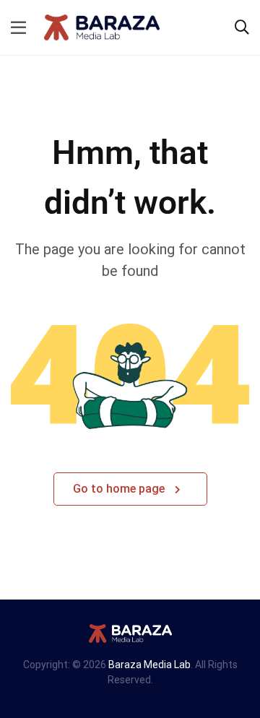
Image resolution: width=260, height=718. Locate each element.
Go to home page (120, 489)
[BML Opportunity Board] (102, 26)
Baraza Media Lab (149, 664)
